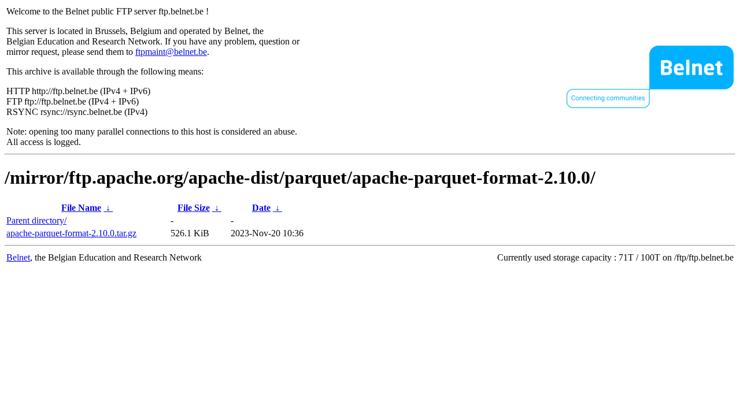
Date (261, 208)
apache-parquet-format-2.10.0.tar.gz (71, 233)
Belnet (18, 257)
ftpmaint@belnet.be (171, 52)
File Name (81, 208)
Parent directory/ (36, 220)
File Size (193, 208)
